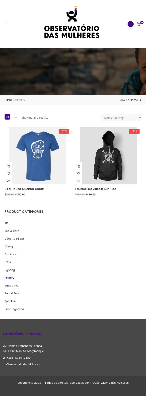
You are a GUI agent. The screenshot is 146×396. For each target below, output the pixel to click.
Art (6, 223)
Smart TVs (11, 285)
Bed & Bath (12, 231)
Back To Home (128, 100)
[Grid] (7, 117)
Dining (9, 246)
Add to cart (8, 166)
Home (9, 100)
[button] (138, 24)
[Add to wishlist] (8, 173)
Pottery (9, 278)
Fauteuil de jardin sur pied (95, 189)
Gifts (8, 262)
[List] (16, 117)
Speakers (11, 301)
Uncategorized (14, 309)
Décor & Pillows (15, 239)
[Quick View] (8, 180)
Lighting (10, 270)
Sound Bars (12, 293)
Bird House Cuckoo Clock (24, 189)
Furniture (10, 254)
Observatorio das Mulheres (23, 364)
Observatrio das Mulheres (110, 382)
